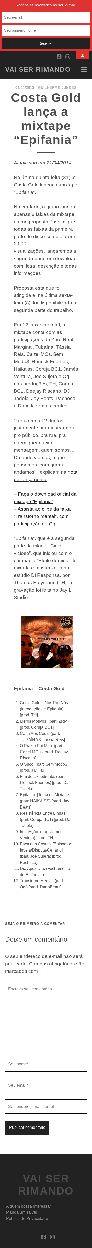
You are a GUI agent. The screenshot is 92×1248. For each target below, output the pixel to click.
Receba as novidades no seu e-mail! (46, 5)
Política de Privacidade (27, 1218)
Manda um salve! (21, 1212)
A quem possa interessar (28, 1206)
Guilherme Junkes (57, 88)
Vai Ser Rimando (38, 69)
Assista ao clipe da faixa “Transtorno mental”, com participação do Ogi (42, 516)
